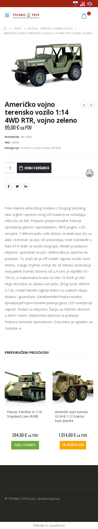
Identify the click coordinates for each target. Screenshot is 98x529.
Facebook (8, 186)
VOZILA (56, 148)
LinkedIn (26, 186)
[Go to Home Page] (5, 28)
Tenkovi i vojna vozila (34, 148)
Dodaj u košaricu (36, 167)
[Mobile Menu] (8, 15)
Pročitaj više (75, 445)
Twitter (17, 186)
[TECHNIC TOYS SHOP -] (26, 15)
